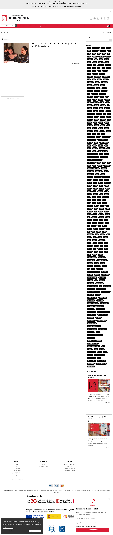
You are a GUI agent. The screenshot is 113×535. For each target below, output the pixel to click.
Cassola (100, 254)
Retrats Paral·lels (104, 142)
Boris (99, 162)
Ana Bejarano (99, 171)
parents (105, 70)
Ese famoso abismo (101, 320)
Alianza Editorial (91, 320)
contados (90, 349)
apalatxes (90, 96)
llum (88, 231)
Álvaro (104, 225)
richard (89, 65)
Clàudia (89, 188)
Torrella (105, 237)
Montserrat (102, 148)
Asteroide (103, 119)
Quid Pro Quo (102, 277)
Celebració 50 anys (97, 26)
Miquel (89, 214)
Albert (89, 145)
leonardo (96, 85)
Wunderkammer (102, 329)
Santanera (90, 205)
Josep (106, 185)
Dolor (107, 102)
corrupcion (104, 90)
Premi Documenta (66, 26)
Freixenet (90, 211)
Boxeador (90, 119)
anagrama (100, 65)
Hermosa (90, 251)
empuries (108, 65)
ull (88, 268)
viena (96, 349)
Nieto (101, 251)
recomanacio (96, 47)
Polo (106, 245)
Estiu (99, 357)
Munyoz (89, 228)
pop (108, 53)
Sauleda (101, 208)
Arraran (107, 214)
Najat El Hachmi (91, 162)
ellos (94, 68)
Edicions (99, 113)
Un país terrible (91, 260)
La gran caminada (106, 291)
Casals (96, 245)
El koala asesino (106, 136)
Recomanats (48, 26)
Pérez (100, 243)
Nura (96, 251)
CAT (96, 10)
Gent (95, 122)
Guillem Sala (90, 294)
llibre (94, 53)
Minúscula (90, 274)
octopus (94, 56)
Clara (97, 234)
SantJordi (90, 355)
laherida (108, 56)
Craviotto (100, 191)
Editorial (106, 128)
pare (99, 70)
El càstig (98, 294)
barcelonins (97, 76)
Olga (101, 108)
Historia (89, 182)
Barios (102, 205)
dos (98, 68)
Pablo (102, 174)
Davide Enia (104, 271)
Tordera (100, 248)
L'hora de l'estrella (100, 309)
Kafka (96, 142)
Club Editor (104, 168)
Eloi (95, 211)
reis (109, 50)
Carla (107, 223)
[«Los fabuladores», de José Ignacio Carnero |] (99, 429)
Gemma (100, 145)
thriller (89, 62)
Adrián (89, 243)
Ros (95, 237)
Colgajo (95, 111)
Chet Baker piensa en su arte (94, 326)
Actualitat (56, 26)
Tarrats (89, 194)
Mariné (98, 231)
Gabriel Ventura (91, 337)
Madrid (95, 220)
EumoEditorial (91, 363)
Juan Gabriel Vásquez (99, 355)
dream (89, 102)
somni (94, 99)
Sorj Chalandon (91, 113)
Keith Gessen (102, 257)
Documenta (99, 268)
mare (94, 70)
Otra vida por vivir (91, 139)
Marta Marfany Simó (92, 277)
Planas (107, 217)
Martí (99, 197)
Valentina (101, 217)
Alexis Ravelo (91, 332)
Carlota (107, 208)
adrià (89, 79)
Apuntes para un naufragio (93, 271)
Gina (108, 125)
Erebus (102, 131)
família (108, 68)
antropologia (104, 82)
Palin (89, 134)
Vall (88, 225)
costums (106, 79)
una (88, 93)
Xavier (89, 191)
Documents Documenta (84, 26)
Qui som (83, 10)
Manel (99, 200)
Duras (102, 102)
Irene (89, 200)
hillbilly (96, 96)
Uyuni (99, 352)
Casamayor (101, 240)
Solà (94, 200)
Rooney (89, 122)
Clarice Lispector (91, 311)
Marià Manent (91, 309)
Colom (95, 188)
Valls (99, 202)
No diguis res (90, 283)
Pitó (96, 280)
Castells (94, 240)
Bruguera (94, 217)
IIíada (101, 154)
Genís (89, 254)
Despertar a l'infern (101, 288)
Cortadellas (90, 234)
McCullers (97, 266)
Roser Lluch (90, 171)
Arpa (95, 182)
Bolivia (105, 352)
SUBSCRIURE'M (93, 530)
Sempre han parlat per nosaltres (95, 159)
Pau (101, 194)
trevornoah (95, 50)
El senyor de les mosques (93, 291)
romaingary (103, 50)
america (100, 99)
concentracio (90, 174)
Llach (106, 251)
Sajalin (98, 136)
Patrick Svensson (91, 314)
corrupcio (97, 90)
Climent (94, 128)
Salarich (95, 194)
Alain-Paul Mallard (91, 352)
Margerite (95, 102)
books (96, 116)
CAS (99, 10)
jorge (101, 59)
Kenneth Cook (91, 136)
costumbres (90, 82)
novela (94, 62)
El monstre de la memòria (93, 168)
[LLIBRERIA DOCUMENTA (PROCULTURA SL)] (15, 20)
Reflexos (104, 266)
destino (106, 59)
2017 (89, 50)
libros (103, 134)
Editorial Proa (100, 300)
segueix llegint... (76, 63)
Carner (100, 182)
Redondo (90, 208)
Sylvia (89, 151)
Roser (94, 214)
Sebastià (101, 188)
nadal (103, 47)
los (98, 134)
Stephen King (107, 286)
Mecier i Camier (105, 274)
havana (104, 88)
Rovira (94, 223)
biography (102, 73)
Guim (94, 202)
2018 (89, 53)
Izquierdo (97, 274)
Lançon (108, 111)
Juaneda (101, 214)
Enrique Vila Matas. (92, 329)
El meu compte (108, 10)
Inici (30, 26)
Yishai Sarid (106, 165)
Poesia (89, 185)
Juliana (95, 185)
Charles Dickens (104, 303)
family (89, 73)
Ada (88, 217)
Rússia (96, 263)
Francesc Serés (102, 297)
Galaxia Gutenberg (92, 257)
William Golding (91, 288)
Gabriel (89, 108)
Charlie (89, 248)
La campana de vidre (92, 154)
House (102, 125)
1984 (109, 113)
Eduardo (102, 116)
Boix (89, 202)
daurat (93, 268)
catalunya (90, 90)
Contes (99, 165)
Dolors (106, 211)
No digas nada (99, 283)
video (89, 47)
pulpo (89, 56)
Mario (101, 179)
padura (102, 85)
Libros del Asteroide (102, 314)
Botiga (35, 26)
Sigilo (94, 165)
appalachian (102, 93)
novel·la (100, 62)
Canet (101, 185)
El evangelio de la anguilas (103, 311)
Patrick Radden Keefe (92, 286)
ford (94, 65)
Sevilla (104, 231)
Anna (89, 240)
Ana (101, 245)
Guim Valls (90, 280)
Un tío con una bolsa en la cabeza (95, 334)
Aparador (101, 56)
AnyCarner (107, 182)
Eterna (89, 179)
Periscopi (90, 125)
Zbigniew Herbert (91, 360)
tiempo (98, 88)
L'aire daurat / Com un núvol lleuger (95, 306)
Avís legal (69, 466)
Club (109, 162)
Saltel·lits (90, 105)
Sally (109, 119)
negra (106, 62)
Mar (107, 205)
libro (99, 53)
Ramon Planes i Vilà (92, 297)
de (104, 113)
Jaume (95, 228)
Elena (106, 191)
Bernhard (107, 108)
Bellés (100, 211)
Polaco (96, 119)
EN (103, 10)
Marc (89, 223)
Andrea (89, 220)
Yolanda (94, 225)
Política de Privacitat (69, 470)
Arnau (96, 205)
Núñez (94, 243)
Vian (104, 162)
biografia (95, 73)
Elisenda (96, 105)
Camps (106, 171)
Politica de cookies (69, 468)
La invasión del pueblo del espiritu (102, 177)
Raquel (104, 202)
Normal (100, 122)
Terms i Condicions (69, 464)
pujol (94, 79)
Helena (89, 237)
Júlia (101, 220)
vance (102, 96)
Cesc (89, 148)
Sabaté (106, 194)
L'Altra (100, 128)
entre (89, 68)
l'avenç (99, 79)
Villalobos (90, 177)
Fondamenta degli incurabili (93, 346)
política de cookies (8, 528)
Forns (94, 145)
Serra (108, 234)
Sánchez (101, 223)
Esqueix (101, 111)
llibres (89, 99)
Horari (74, 26)
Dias (103, 346)
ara (107, 96)
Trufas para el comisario (93, 156)
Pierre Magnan (104, 156)
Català (106, 220)
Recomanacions (91, 357)
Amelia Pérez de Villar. (102, 260)
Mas (94, 191)
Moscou (102, 263)
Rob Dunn (98, 317)
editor (89, 165)
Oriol (96, 208)
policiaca (89, 85)
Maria (89, 128)
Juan (97, 174)
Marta (100, 237)
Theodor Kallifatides (102, 139)
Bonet (94, 197)
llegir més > (107, 402)
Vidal (104, 200)
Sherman (90, 245)
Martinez (95, 148)
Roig (108, 148)
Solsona (103, 105)
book (104, 53)
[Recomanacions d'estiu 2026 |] (99, 386)
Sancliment (105, 197)
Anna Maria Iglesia (92, 323)
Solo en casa (90, 317)
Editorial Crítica (91, 366)
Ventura (95, 108)
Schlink (89, 111)
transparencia (91, 88)
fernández (90, 59)
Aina (89, 197)
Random (96, 125)
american (107, 99)
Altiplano (102, 349)
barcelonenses (106, 76)
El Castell (90, 142)
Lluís (106, 248)
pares (89, 70)
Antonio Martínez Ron (101, 363)
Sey (99, 225)
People (106, 122)
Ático (94, 134)
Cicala (106, 179)
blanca (108, 228)
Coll (93, 231)
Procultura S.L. (90, 10)
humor (96, 131)
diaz (96, 59)
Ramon (102, 234)
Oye (106, 243)
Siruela (98, 332)
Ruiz (106, 145)
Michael (108, 131)
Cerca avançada (21, 25)
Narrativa (90, 263)
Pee (94, 248)
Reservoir (90, 116)
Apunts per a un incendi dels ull (94, 340)
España (95, 179)
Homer (106, 154)
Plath (94, 151)
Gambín (102, 228)
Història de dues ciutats (93, 303)
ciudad (97, 82)
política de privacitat (98, 523)
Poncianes (102, 280)
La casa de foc (91, 300)
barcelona (90, 76)
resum (108, 47)
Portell (107, 188)
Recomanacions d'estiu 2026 (97, 375)
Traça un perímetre (102, 151)
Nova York (90, 266)
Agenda (41, 26)
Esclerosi (90, 131)
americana (94, 93)
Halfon (108, 116)
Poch (94, 254)
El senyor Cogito (101, 360)
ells (103, 68)
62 (100, 286)
